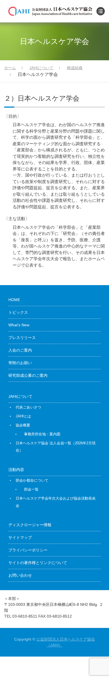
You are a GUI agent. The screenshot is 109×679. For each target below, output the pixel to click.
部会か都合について (32, 480)
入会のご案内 (20, 350)
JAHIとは (23, 416)
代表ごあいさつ (28, 407)
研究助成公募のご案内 (28, 375)
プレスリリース (22, 337)
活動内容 (16, 469)
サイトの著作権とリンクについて (37, 562)
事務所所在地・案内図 (42, 434)
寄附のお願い (20, 363)
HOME (14, 299)
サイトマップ (20, 537)
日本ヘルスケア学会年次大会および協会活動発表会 (56, 502)
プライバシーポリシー (28, 550)
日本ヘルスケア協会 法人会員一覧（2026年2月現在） (56, 446)
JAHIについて (20, 396)
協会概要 (23, 425)
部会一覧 (31, 489)
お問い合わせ (20, 575)
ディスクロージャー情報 (29, 525)
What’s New (18, 325)
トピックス (18, 312)
